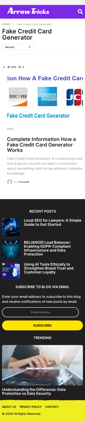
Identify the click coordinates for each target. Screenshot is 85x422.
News (10, 129)
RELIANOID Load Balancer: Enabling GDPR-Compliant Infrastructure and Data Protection (47, 248)
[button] (80, 12)
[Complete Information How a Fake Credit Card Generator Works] (45, 97)
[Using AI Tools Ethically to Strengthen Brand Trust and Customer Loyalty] (11, 271)
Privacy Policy (31, 406)
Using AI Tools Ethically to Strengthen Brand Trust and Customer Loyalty (48, 268)
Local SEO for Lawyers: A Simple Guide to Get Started (52, 222)
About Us (9, 406)
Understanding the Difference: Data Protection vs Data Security (34, 391)
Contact (52, 406)
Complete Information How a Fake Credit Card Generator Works (41, 144)
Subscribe (42, 325)
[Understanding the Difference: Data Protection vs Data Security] (42, 365)
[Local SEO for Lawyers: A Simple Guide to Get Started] (11, 227)
